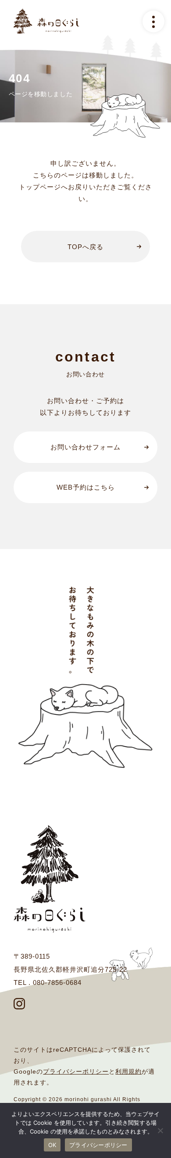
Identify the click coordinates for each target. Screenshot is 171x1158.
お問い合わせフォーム (85, 447)
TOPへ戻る (85, 246)
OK (52, 1144)
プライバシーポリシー (76, 1071)
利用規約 (128, 1071)
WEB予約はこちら (86, 487)
